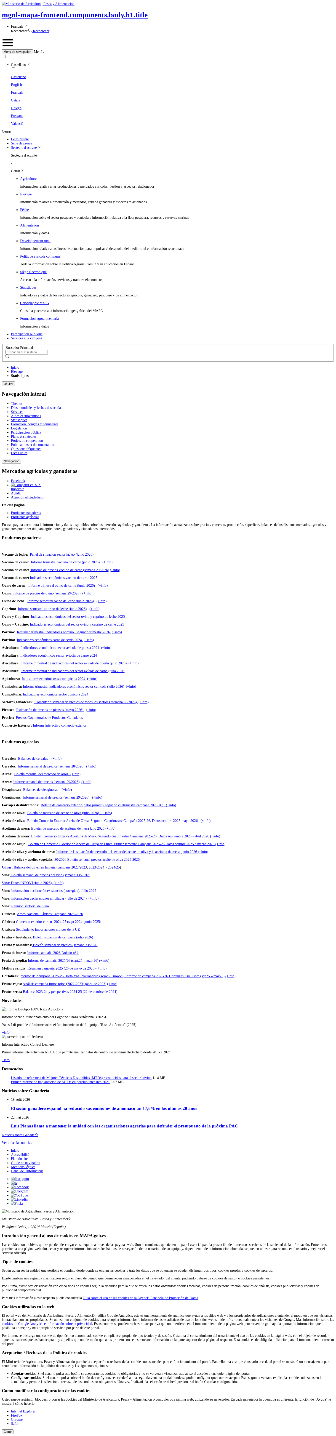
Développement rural (35, 241)
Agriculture (28, 179)
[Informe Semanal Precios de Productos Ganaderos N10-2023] (34, 702)
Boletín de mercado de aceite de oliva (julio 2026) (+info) (69, 813)
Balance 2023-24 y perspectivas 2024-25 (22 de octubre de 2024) (70, 992)
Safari (15, 1423)
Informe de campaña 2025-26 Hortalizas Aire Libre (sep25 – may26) (174, 976)
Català (15, 100)
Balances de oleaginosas (41, 789)
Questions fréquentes (26, 449)
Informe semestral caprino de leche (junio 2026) (52, 609)
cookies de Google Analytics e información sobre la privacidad (47, 1324)
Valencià (17, 123)
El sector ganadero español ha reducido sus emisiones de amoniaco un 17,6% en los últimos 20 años (104, 1108)
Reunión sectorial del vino (30, 906)
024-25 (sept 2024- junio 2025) (78, 922)
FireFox (16, 1415)
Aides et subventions (26, 416)
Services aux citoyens (26, 338)
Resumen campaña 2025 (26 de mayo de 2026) (61, 968)
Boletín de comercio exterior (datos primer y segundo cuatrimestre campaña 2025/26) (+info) (108, 805)
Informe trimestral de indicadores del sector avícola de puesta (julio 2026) (74, 663)
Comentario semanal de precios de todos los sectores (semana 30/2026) (86, 702)
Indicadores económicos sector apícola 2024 (54, 679)
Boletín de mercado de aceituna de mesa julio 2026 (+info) (73, 828)
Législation (19, 428)
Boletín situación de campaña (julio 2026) (63, 937)
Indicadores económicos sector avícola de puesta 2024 (60, 648)
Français (17, 92)
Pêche (24, 210)
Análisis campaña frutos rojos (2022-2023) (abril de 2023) (64, 984)
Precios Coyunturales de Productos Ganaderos (49, 717)
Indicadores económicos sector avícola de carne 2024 (58, 655)
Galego (16, 108)
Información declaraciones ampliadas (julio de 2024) (49, 898)
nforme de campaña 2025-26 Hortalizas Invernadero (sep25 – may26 (72, 976)
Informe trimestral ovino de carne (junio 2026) (61, 585)
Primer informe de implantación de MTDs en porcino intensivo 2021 (60, 1082)
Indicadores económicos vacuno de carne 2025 (63, 578)
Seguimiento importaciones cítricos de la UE (48, 929)
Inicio (15, 367)
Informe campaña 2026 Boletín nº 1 (53, 953)
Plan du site (19, 1159)
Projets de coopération (27, 440)
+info (6, 1032)
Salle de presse (21, 143)
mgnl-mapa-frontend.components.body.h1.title (75, 15)
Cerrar (8, 1431)
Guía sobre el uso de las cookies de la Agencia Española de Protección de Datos (140, 1298)
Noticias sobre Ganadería (20, 1135)
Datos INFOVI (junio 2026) (31, 883)
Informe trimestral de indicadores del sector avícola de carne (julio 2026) (73, 671)
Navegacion (11, 461)
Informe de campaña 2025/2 (48, 960)
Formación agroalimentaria (39, 318)
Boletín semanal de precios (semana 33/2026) (65, 945)
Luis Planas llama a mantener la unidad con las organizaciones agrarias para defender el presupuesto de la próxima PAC (124, 1126)
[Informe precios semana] (124, 686)
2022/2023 (79, 867)
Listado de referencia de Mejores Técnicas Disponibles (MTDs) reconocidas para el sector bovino (81, 1078)
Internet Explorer (23, 1411)
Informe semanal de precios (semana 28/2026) (50, 766)
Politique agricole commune (40, 256)
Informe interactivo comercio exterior (59, 725)
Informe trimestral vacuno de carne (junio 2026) (65, 562)
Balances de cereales (33, 758)
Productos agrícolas (25, 517)
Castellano (18, 77)
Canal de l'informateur (27, 1171)
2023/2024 (96, 867)
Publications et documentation (32, 445)
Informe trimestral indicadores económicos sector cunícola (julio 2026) (73, 686)
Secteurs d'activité (24, 147)
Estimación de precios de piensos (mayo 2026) (50, 710)
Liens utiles (19, 453)
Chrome (17, 1419)
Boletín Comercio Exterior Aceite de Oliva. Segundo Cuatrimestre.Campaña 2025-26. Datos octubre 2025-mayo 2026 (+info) (119, 821)
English (16, 85)
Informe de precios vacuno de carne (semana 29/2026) (69, 570)
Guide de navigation (25, 1163)
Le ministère (20, 139)
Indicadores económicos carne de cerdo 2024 (50, 640)
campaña (64, 867)
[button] (168, 51)
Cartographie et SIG (34, 303)
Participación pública (26, 432)
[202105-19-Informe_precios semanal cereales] (84, 766)
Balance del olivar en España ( (30, 867)
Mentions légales (23, 1167)
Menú (38, 51)
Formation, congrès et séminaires (34, 424)
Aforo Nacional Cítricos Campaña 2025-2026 (50, 914)
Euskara (17, 116)
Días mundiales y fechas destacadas (36, 408)
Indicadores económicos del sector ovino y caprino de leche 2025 (78, 616)
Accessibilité (20, 1154)
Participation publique (27, 334)
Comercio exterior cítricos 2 (36, 922)
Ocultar (8, 384)
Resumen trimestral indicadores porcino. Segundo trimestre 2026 (64, 632)
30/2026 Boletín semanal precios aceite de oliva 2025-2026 (97, 859)
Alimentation (29, 225)
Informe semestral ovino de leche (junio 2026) (60, 601)
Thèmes (16, 403)
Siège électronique (33, 272)
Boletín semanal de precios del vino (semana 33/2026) (49, 875)
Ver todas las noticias (17, 1143)
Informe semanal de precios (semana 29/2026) (46, 782)
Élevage (26, 194)
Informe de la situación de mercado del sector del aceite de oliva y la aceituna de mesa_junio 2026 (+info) (132, 852)
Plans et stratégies (23, 436)
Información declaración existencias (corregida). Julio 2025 (53, 891)
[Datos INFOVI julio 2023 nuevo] (52, 883)
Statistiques (28, 287)
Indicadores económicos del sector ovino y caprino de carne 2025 (77, 624)
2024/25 (114, 867)
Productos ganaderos (26, 513)
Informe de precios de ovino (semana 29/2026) (47, 593)
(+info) (107, 562)
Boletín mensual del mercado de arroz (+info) (47, 774)
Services (17, 412)
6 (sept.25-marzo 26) (83, 960)
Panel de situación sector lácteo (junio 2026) (61, 554)
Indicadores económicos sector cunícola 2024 (55, 694)
